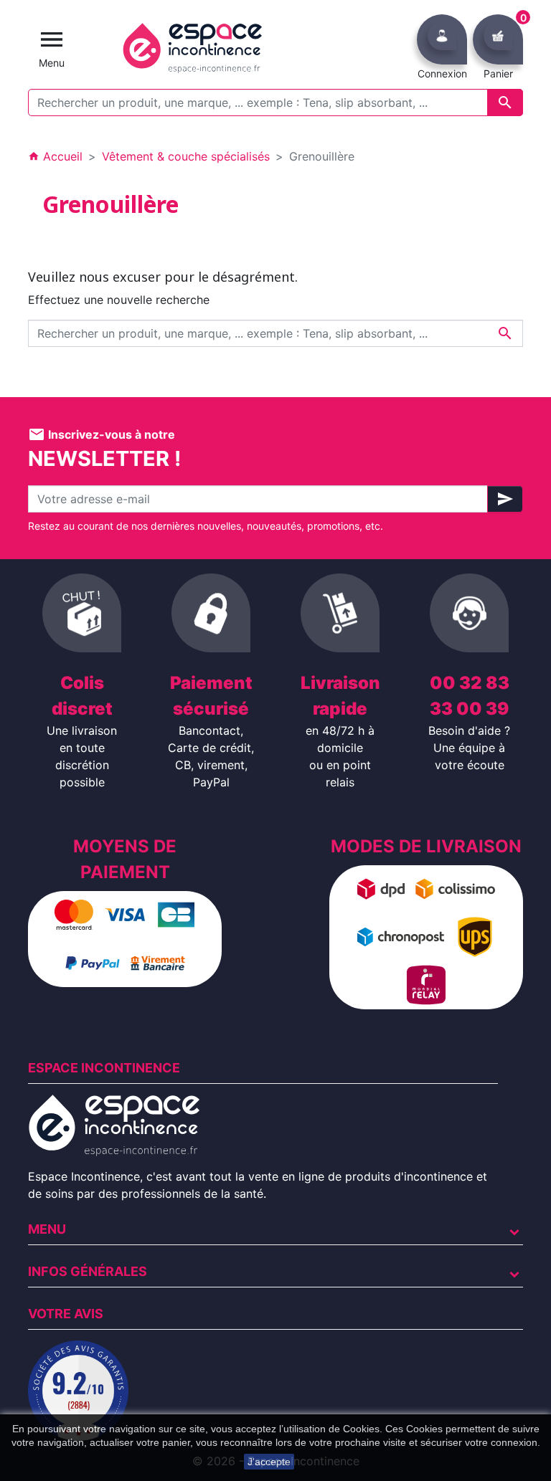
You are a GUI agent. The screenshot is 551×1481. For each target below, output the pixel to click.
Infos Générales (87, 1271)
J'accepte (269, 1461)
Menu (47, 1229)
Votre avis (65, 1313)
